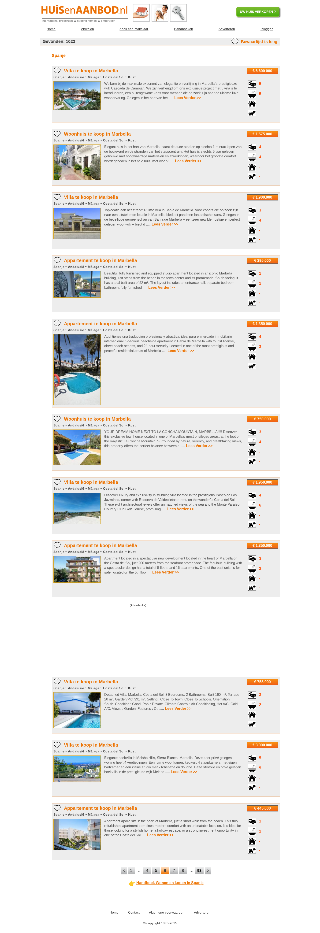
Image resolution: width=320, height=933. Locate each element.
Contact (134, 912)
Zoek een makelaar (133, 29)
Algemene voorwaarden (166, 912)
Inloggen (266, 29)
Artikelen (87, 29)
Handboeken (183, 29)
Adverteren (227, 29)
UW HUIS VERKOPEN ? (258, 12)
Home (51, 29)
